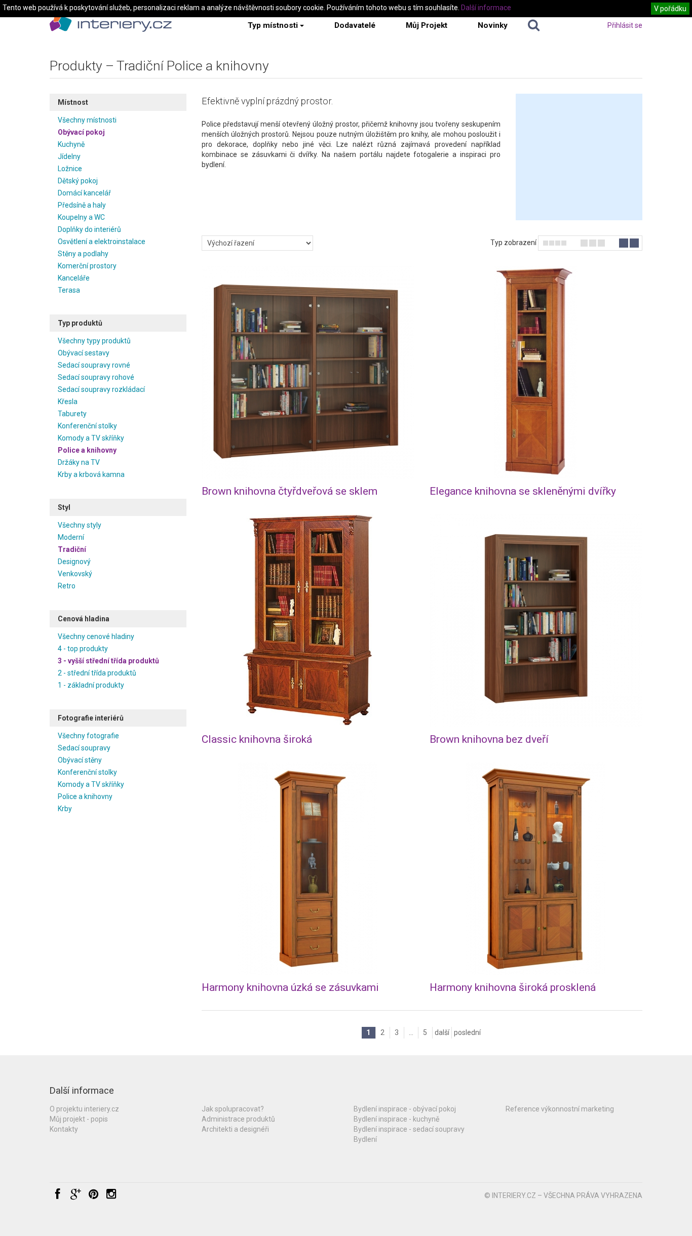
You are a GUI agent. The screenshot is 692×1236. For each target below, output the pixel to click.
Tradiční (72, 549)
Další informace (486, 8)
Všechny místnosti (87, 120)
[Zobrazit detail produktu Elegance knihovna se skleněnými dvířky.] (536, 372)
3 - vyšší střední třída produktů (108, 661)
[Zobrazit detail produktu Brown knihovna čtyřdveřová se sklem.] (308, 372)
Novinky (493, 25)
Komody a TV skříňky (91, 438)
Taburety (72, 414)
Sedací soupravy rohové (96, 377)
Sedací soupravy (84, 748)
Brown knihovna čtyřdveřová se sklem (289, 491)
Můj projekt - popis (79, 1119)
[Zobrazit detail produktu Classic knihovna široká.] (308, 620)
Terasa (69, 290)
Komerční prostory (87, 266)
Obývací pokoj (81, 132)
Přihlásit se (624, 25)
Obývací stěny (80, 760)
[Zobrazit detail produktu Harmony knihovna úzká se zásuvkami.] (308, 868)
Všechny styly (79, 525)
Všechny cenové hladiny (96, 636)
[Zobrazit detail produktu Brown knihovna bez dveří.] (536, 620)
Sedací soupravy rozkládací (101, 389)
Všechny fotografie (88, 736)
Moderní (71, 537)
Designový (74, 561)
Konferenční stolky (87, 426)
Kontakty (64, 1129)
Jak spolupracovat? (233, 1109)
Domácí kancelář (84, 193)
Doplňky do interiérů (89, 229)
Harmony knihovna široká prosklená (513, 987)
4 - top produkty (83, 649)
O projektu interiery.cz (84, 1109)
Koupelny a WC (81, 217)
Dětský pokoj (78, 181)
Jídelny (69, 156)
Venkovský (75, 574)
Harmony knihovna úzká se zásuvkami (290, 987)
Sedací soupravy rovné (94, 365)
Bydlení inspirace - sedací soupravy (409, 1129)
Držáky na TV (79, 462)
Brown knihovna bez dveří (489, 739)
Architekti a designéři (235, 1129)
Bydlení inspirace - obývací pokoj (405, 1109)
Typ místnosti (273, 25)
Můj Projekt (426, 25)
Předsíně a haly (82, 205)
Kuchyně (71, 144)
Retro (66, 586)
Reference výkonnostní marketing (560, 1109)
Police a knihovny (87, 450)
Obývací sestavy (83, 353)
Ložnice (70, 169)
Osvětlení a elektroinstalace (101, 241)
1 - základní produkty (91, 685)
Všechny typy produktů (94, 341)
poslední (467, 1032)
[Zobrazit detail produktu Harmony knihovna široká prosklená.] (536, 868)
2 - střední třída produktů (97, 673)
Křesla (68, 401)
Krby (65, 809)
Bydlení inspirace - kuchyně (396, 1119)
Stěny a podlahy (83, 254)
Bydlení (365, 1139)
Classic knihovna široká (257, 739)
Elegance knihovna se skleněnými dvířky (523, 491)
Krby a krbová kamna (91, 474)
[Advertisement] (579, 157)
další (442, 1032)
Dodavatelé (354, 25)
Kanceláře (74, 278)
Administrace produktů (238, 1119)
